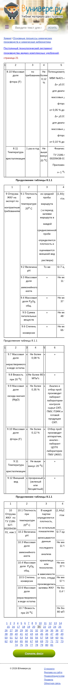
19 (28, 626)
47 (51, 634)
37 (62, 630)
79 (41, 645)
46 (46, 634)
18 (23, 626)
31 (31, 630)
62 (6, 641)
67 (31, 641)
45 (41, 634)
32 (36, 630)
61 (62, 637)
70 (46, 641)
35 (51, 630)
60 (56, 637)
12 (50, 623)
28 (16, 630)
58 (46, 637)
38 (6, 634)
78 (36, 645)
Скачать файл (34, 653)
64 (16, 641)
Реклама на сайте (53, 672)
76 (26, 645)
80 (46, 645)
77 (31, 645)
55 (31, 637)
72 (56, 641)
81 (51, 645)
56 (36, 637)
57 (41, 637)
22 (44, 626)
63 (11, 641)
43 (31, 634)
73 (62, 641)
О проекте (49, 669)
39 (11, 634)
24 (54, 626)
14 (60, 623)
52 (16, 637)
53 (21, 637)
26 (6, 630)
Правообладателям (54, 676)
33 (41, 630)
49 (62, 634)
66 (26, 641)
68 (36, 641)
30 (26, 630)
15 (8, 626)
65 (21, 641)
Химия (7, 38)
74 (16, 645)
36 (56, 630)
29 (21, 630)
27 (11, 630)
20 (33, 626)
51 (11, 637)
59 (51, 637)
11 (45, 623)
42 (26, 634)
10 (40, 623)
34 (46, 630)
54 (26, 637)
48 (56, 634)
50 (6, 637)
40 (16, 634)
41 (21, 634)
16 (13, 626)
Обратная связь (52, 683)
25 (59, 626)
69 (41, 641)
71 (51, 641)
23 (49, 626)
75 (21, 645)
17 (18, 626)
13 (55, 623)
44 (36, 634)
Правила (48, 679)
